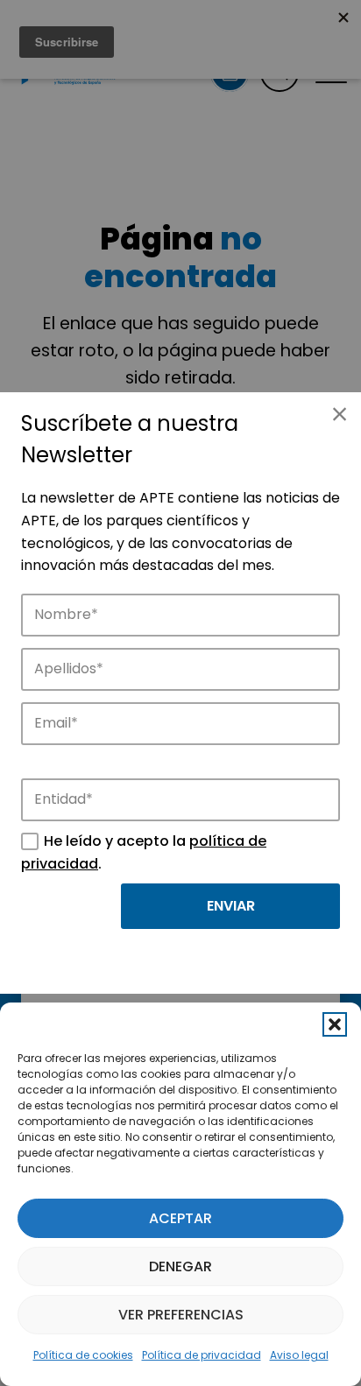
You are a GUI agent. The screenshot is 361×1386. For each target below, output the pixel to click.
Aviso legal (299, 1354)
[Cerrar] (339, 414)
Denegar (180, 1266)
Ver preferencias (181, 1315)
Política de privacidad (201, 1354)
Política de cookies (83, 1354)
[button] (334, 1024)
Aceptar (180, 1218)
